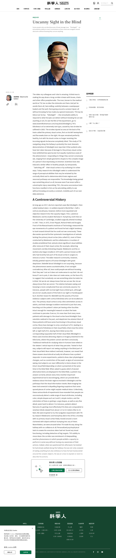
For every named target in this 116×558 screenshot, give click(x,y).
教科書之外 (70, 530)
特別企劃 (47, 9)
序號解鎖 (52, 475)
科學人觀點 (40, 533)
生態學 (81, 536)
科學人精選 (37, 9)
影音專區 (87, 9)
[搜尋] (112, 3)
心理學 (81, 533)
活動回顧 (97, 9)
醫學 (81, 527)
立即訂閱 (67, 9)
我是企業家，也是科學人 (40, 530)
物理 (91, 527)
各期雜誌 (57, 9)
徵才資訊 (77, 9)
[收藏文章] (16, 104)
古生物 (81, 530)
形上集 (70, 527)
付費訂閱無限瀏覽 (56, 470)
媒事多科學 (70, 539)
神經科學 (36, 17)
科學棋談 (70, 536)
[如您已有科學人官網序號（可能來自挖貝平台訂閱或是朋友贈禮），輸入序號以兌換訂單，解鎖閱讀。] (56, 475)
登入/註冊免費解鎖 (74, 470)
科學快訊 (26, 9)
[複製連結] (7, 104)
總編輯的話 (40, 527)
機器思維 (70, 533)
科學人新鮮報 (57, 536)
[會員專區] (98, 3)
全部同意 (25, 552)
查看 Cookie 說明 (10, 547)
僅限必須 (9, 552)
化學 (91, 530)
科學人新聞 (57, 530)
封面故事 (57, 527)
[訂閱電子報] (94, 3)
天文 (91, 536)
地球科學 (91, 533)
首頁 (18, 9)
